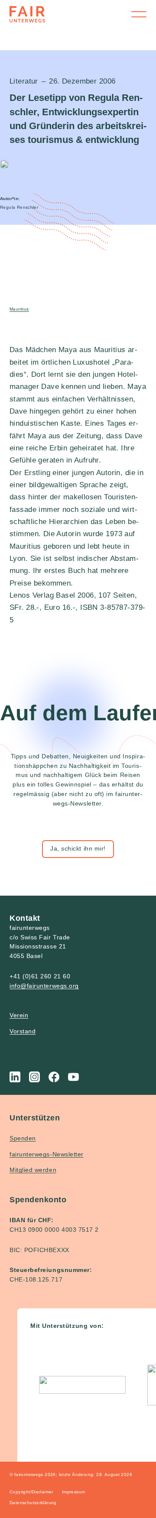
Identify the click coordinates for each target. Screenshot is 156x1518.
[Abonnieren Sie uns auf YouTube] (73, 1076)
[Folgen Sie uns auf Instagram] (34, 1076)
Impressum (73, 1491)
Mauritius (19, 309)
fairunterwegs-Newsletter (47, 1154)
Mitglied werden (33, 1169)
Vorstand (23, 1031)
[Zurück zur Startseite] (27, 14)
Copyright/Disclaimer (31, 1491)
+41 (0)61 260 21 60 (40, 976)
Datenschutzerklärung (33, 1502)
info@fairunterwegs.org (44, 985)
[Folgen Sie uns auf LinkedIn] (15, 1076)
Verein (19, 1015)
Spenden (23, 1138)
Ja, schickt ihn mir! (78, 848)
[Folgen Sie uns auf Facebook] (54, 1076)
